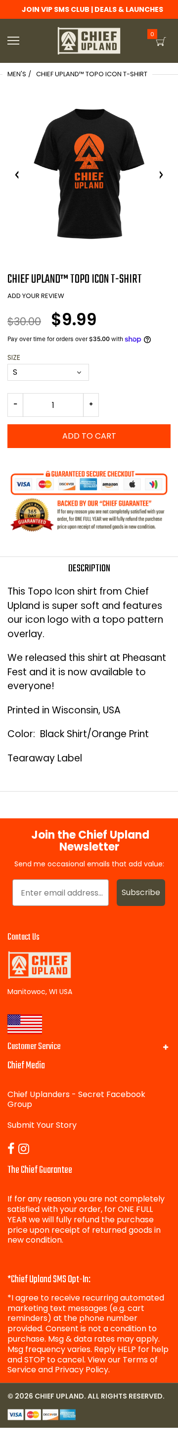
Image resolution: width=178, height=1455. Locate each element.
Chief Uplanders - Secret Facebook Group (76, 1099)
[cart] (161, 42)
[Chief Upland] (89, 40)
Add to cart (89, 436)
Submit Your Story (42, 1125)
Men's (16, 74)
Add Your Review (35, 296)
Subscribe (141, 892)
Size (13, 357)
